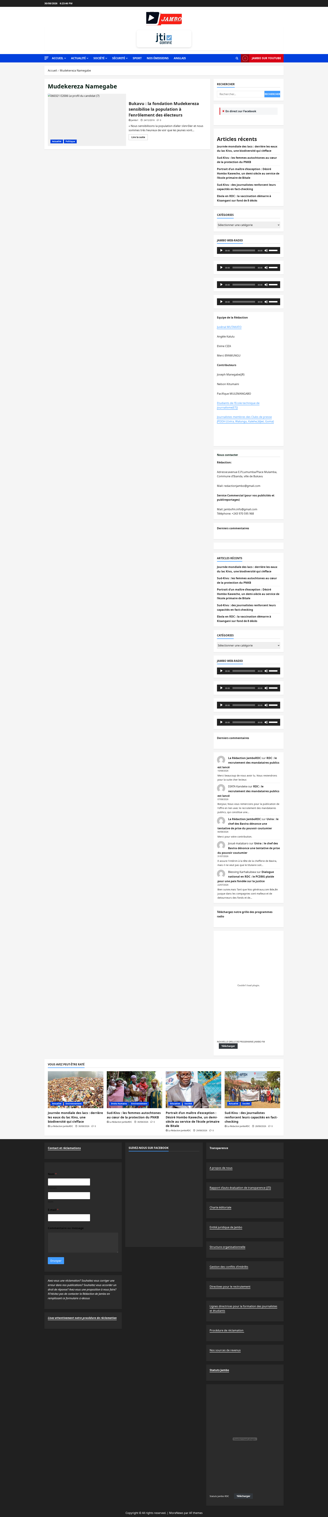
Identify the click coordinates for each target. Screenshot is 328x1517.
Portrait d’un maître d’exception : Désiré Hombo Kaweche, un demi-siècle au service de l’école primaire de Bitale (248, 173)
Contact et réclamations (64, 1148)
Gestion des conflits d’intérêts (229, 1267)
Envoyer (56, 1261)
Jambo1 (134, 120)
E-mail (53, 1209)
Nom (50, 1201)
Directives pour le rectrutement (230, 1286)
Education (175, 1103)
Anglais (180, 58)
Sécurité (118, 58)
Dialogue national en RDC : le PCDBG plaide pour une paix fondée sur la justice (245, 876)
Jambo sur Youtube (266, 58)
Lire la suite (139, 137)
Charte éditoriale (220, 1207)
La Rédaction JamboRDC (244, 758)
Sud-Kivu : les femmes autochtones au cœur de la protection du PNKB (134, 1115)
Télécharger (228, 1046)
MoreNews (176, 1513)
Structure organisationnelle (227, 1247)
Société (99, 58)
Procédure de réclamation (227, 1330)
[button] (46, 58)
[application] (248, 250)
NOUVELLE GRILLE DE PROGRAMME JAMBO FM (241, 1041)
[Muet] (266, 250)
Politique (70, 141)
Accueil (57, 58)
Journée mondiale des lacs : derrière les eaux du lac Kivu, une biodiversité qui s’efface (75, 1117)
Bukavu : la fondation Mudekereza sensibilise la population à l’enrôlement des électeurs (87, 120)
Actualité (78, 58)
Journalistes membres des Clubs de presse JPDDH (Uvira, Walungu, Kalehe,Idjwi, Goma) (245, 419)
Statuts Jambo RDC (219, 1496)
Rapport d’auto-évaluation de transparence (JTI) (240, 1188)
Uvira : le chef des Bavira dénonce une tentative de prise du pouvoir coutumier (247, 823)
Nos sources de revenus (225, 1350)
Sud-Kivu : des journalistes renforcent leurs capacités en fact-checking (251, 1117)
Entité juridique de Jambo (226, 1227)
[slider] (273, 250)
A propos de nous (221, 1168)
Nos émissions (158, 58)
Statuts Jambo (219, 1370)
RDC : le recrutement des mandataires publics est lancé (248, 762)
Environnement (73, 1103)
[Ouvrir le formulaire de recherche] (237, 58)
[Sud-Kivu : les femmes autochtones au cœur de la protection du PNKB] (134, 1089)
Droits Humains (119, 1103)
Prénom (52, 1188)
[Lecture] (221, 250)
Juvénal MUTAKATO (229, 327)
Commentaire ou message (66, 1228)
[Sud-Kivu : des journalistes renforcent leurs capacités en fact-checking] (252, 1089)
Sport (137, 58)
